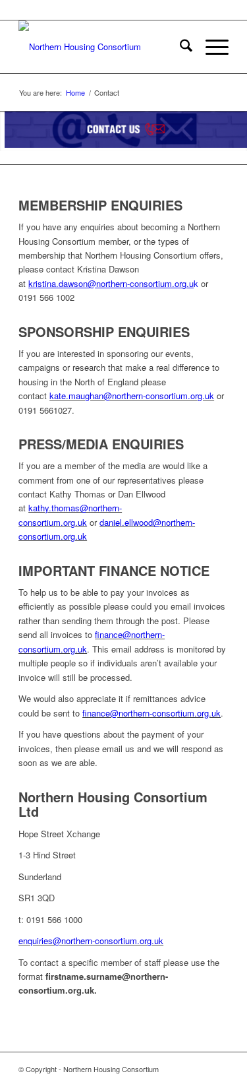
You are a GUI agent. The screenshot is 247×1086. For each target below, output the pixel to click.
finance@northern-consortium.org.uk (151, 713)
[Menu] (210, 46)
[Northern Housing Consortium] (102, 46)
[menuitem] (179, 46)
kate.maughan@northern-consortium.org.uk (131, 395)
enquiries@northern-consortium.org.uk (90, 940)
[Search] (179, 46)
